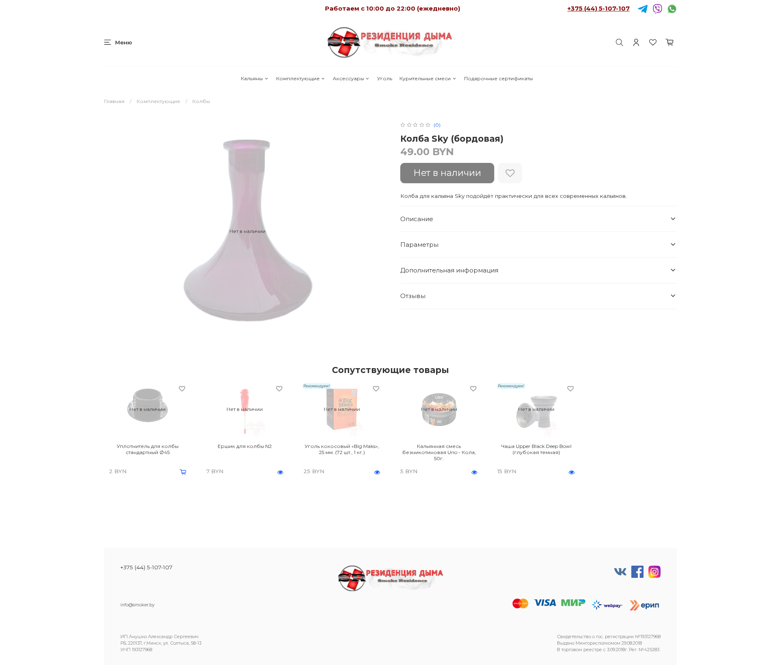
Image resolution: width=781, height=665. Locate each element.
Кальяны (252, 78)
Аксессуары (348, 78)
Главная (114, 101)
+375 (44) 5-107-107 (598, 8)
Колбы (201, 101)
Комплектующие (298, 78)
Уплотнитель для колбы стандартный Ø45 (148, 449)
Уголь (384, 78)
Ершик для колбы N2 (245, 446)
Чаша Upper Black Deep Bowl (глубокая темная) (536, 449)
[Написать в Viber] (657, 8)
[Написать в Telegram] (643, 8)
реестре (592, 649)
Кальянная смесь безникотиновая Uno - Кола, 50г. (439, 452)
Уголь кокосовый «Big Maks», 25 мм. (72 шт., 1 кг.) (342, 449)
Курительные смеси (425, 78)
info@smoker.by (137, 605)
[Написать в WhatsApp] (672, 8)
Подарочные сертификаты (498, 78)
